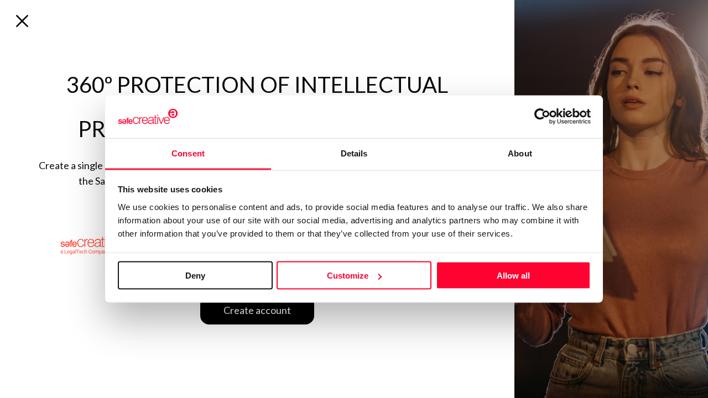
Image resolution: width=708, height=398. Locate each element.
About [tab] (520, 153)
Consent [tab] (188, 153)
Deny (195, 275)
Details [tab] (354, 153)
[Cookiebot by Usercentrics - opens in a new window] (542, 116)
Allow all (513, 275)
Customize (347, 275)
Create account (257, 310)
